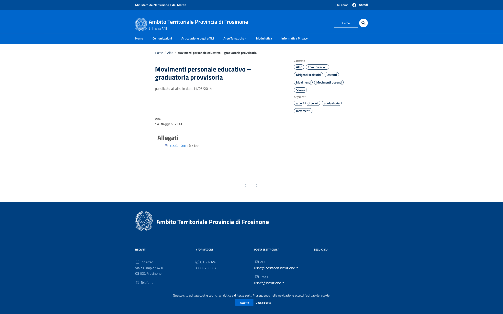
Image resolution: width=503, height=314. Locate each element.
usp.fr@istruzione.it (269, 283)
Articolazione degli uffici (197, 38)
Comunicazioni (162, 38)
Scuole (300, 90)
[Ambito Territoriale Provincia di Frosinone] (141, 24)
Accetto (244, 302)
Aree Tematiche (233, 38)
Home (139, 38)
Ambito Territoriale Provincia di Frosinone (212, 221)
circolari (312, 103)
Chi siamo (341, 5)
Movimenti (303, 82)
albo (299, 103)
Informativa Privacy (294, 38)
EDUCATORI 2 (179, 145)
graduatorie (332, 103)
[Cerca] (363, 23)
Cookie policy (263, 302)
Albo (170, 52)
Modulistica (264, 38)
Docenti (332, 74)
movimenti (303, 110)
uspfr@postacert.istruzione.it (276, 268)
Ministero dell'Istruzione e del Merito (160, 5)
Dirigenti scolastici (308, 74)
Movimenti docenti (329, 82)
